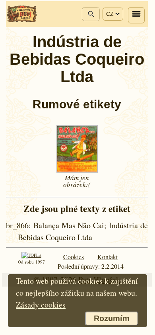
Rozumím (112, 318)
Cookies (73, 256)
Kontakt (107, 256)
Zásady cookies (41, 304)
